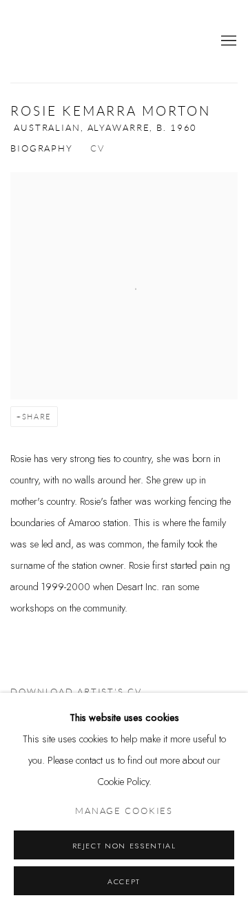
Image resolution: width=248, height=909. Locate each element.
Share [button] (37, 416)
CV (97, 149)
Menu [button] (227, 41)
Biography (41, 149)
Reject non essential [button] (124, 845)
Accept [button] (124, 881)
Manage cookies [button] (124, 811)
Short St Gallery (58, 41)
